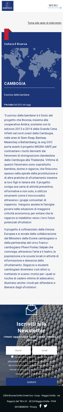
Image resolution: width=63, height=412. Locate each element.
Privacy (33, 407)
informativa (13, 361)
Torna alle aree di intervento (44, 23)
